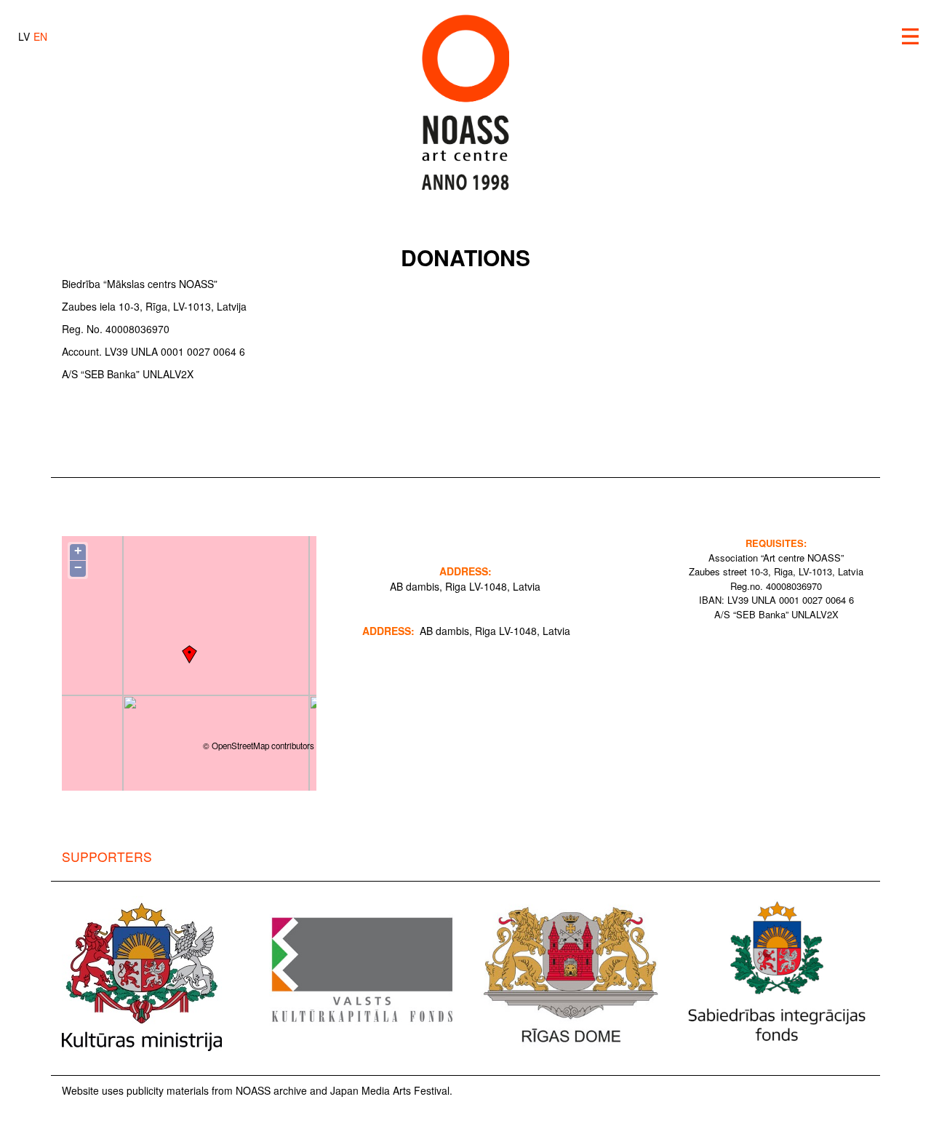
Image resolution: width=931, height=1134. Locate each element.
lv (24, 36)
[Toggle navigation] (910, 36)
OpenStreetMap (240, 745)
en (40, 36)
